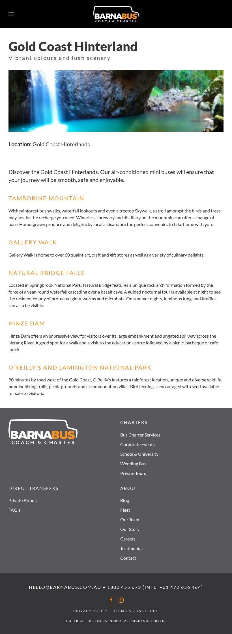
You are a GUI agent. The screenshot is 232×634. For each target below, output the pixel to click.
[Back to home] (116, 14)
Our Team (129, 519)
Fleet (125, 510)
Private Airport (23, 500)
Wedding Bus (133, 463)
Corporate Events (137, 444)
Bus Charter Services (140, 434)
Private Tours (133, 473)
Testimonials (132, 548)
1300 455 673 (124, 587)
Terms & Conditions (136, 611)
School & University (139, 454)
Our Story (129, 529)
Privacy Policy (90, 611)
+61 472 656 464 (180, 587)
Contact (128, 558)
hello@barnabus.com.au (65, 587)
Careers (128, 538)
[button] (11, 14)
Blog (124, 500)
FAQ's (14, 510)
